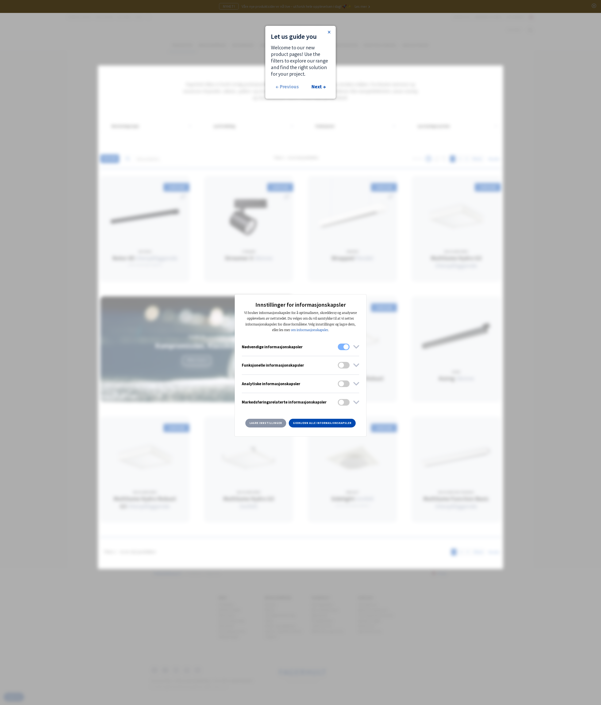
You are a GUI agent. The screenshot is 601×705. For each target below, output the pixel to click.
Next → (318, 86)
